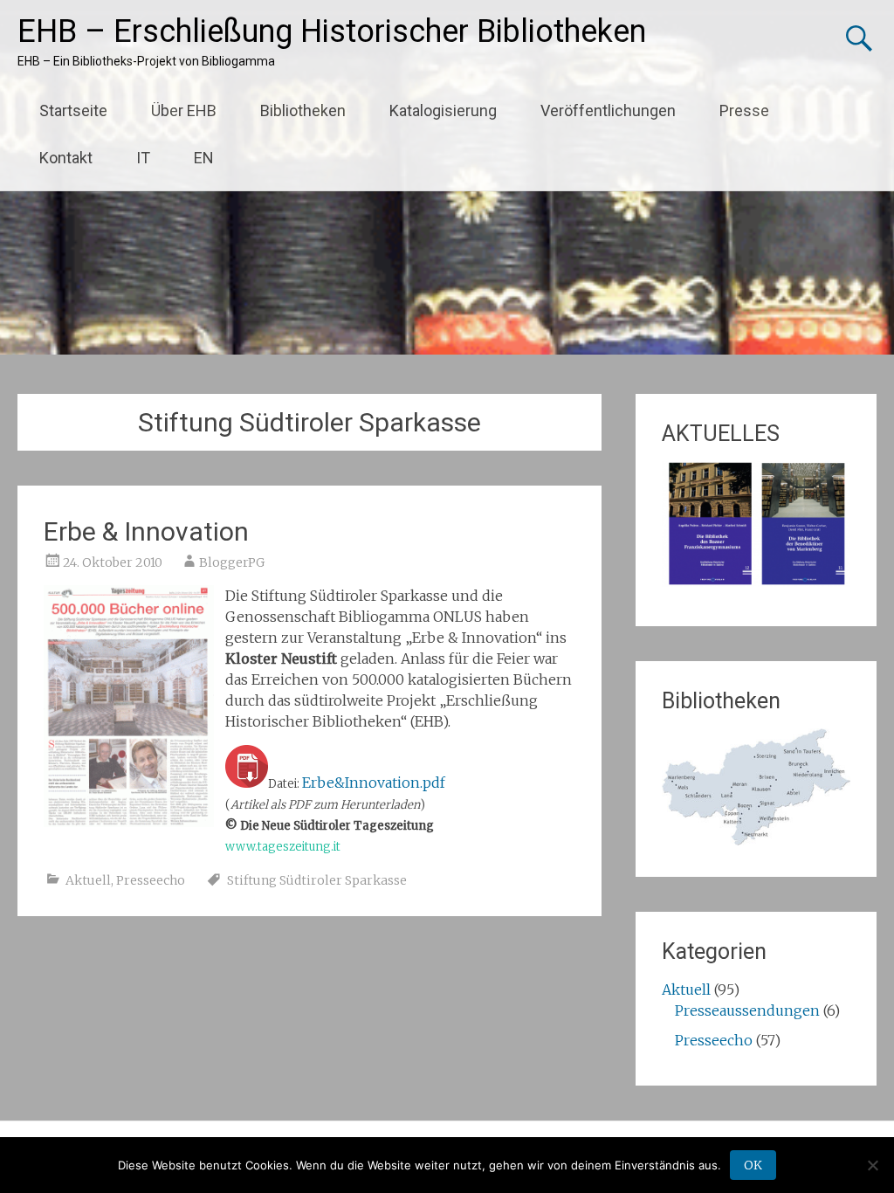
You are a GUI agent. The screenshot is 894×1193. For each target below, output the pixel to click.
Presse (744, 110)
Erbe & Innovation (146, 531)
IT (143, 157)
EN (204, 157)
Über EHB (184, 110)
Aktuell (88, 880)
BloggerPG (232, 562)
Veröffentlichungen (608, 110)
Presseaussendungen (747, 1010)
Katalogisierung (443, 110)
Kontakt (66, 157)
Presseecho (150, 880)
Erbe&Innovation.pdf (373, 782)
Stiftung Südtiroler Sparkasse (317, 880)
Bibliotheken (303, 110)
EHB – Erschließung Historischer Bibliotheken (331, 31)
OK (753, 1165)
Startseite (73, 110)
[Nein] (872, 1165)
